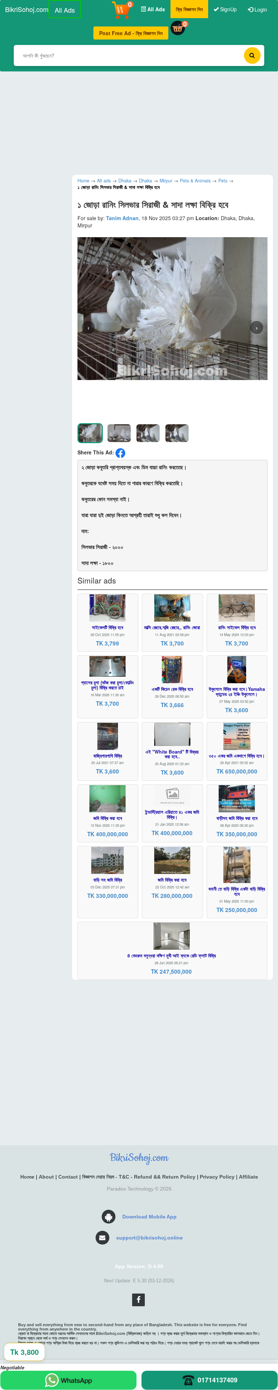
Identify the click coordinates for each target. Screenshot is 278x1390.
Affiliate (248, 1177)
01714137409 (217, 1380)
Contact (68, 1177)
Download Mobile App (149, 1217)
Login (260, 9)
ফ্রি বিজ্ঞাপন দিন (189, 9)
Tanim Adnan (122, 218)
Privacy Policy (217, 1177)
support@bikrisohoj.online (149, 1238)
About (46, 1177)
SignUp (228, 9)
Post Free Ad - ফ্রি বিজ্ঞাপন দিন (131, 33)
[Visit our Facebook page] (138, 1300)
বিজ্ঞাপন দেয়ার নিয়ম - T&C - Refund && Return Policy (138, 1177)
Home (27, 1177)
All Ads (65, 10)
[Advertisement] (139, 122)
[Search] (252, 55)
